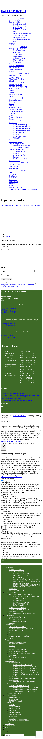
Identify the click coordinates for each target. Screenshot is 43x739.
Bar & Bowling (23, 73)
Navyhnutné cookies (10, 481)
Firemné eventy (14, 140)
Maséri (11, 92)
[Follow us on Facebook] (2, 410)
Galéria (23, 170)
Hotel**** (23, 18)
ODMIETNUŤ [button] (17, 443)
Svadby (11, 172)
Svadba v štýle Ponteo (16, 66)
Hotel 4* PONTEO (13, 11)
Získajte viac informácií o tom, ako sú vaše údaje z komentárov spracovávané (17, 285)
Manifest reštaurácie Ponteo (15, 70)
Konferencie (13, 123)
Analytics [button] (4, 529)
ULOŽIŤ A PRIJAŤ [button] (7, 558)
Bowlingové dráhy (15, 75)
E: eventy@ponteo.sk (8, 324)
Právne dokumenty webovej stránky (13, 393)
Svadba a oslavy (23, 147)
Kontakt (34, 189)
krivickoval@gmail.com (9, 205)
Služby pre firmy (23, 121)
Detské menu (17, 56)
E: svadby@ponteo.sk (8, 335)
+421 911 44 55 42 (7, 314)
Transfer (12, 43)
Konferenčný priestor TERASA (20, 137)
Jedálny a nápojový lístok (17, 49)
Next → (7, 236)
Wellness (24, 83)
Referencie (17, 189)
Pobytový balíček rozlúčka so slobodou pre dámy (22, 34)
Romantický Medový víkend (20, 30)
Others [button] (3, 550)
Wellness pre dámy (15, 85)
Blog (11, 189)
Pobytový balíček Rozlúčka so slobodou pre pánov (21, 39)
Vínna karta (17, 62)
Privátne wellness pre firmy (18, 87)
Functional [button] (4, 509)
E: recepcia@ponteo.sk (8, 308)
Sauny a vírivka (14, 88)
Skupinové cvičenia (15, 107)
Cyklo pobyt (17, 28)
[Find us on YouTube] (7, 410)
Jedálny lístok (17, 54)
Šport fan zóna (14, 77)
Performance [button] (5, 519)
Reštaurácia (23, 47)
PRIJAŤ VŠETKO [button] (28, 443)
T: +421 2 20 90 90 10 (8, 312)
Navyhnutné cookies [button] (7, 479)
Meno (3, 267)
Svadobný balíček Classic (21, 159)
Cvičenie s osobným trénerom (16, 112)
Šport (23, 98)
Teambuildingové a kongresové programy (16, 143)
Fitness (11, 104)
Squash (11, 106)
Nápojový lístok (18, 60)
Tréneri (11, 115)
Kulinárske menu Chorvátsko (19, 51)
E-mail (3, 271)
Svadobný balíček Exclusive (19, 152)
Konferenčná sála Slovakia (22, 126)
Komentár (5, 250)
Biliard (11, 81)
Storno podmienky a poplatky (11, 399)
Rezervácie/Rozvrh (15, 100)
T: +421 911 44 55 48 (8, 325)
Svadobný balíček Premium (19, 156)
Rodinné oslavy (14, 68)
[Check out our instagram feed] (11, 410)
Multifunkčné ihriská (16, 109)
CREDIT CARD (15, 165)
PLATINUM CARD (16, 168)
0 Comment (36, 205)
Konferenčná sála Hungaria (19, 133)
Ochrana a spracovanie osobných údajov (15, 397)
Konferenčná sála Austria (21, 130)
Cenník (11, 96)
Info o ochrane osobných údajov (11, 441)
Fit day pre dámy (14, 102)
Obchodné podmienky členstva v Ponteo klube (16, 400)
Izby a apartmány (15, 20)
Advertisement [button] (5, 539)
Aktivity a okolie (14, 45)
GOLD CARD (14, 166)
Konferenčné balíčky (20, 125)
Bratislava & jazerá (19, 24)
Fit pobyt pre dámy (19, 26)
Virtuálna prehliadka (16, 187)
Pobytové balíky (14, 22)
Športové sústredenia (16, 117)
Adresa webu (5, 275)
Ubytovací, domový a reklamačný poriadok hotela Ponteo (20, 395)
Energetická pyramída (16, 94)
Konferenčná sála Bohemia (22, 128)
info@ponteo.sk (6, 310)
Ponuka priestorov (15, 64)
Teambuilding (13, 174)
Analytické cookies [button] (7, 494)
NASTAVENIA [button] (6, 443)
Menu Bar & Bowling (16, 79)
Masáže (11, 90)
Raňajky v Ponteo (19, 58)
